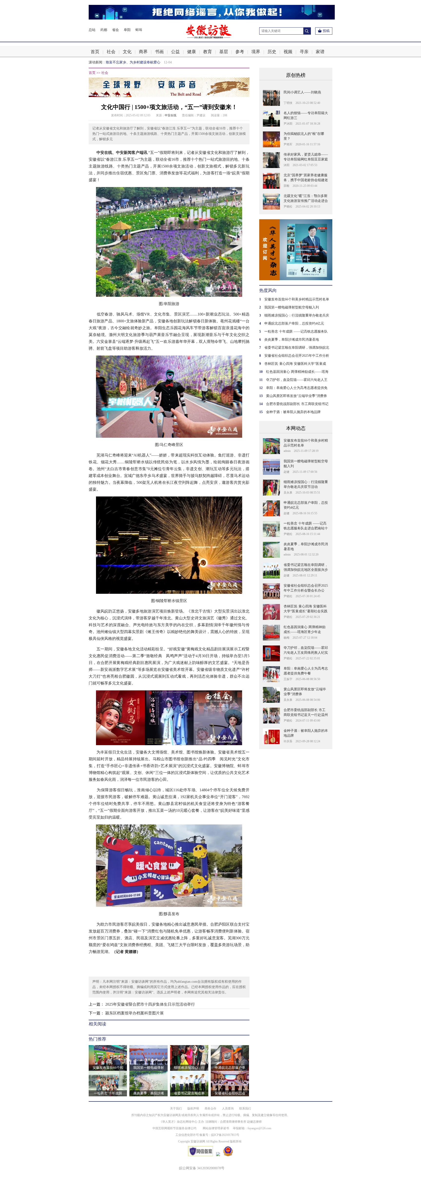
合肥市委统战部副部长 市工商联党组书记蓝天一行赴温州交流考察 (306, 715)
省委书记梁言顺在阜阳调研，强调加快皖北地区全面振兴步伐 (306, 569)
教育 (207, 51)
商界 (143, 51)
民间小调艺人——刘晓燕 (302, 92)
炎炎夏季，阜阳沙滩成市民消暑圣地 (291, 339)
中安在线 (170, 115)
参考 (239, 51)
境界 (255, 51)
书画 (159, 51)
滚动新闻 (95, 62)
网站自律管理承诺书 (216, 1128)
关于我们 (176, 1108)
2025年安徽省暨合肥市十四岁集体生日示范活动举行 (150, 1004)
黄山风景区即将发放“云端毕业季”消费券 (296, 396)
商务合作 (210, 1108)
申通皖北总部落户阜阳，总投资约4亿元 (294, 323)
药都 (103, 30)
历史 (272, 51)
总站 (92, 30)
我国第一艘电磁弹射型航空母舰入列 (291, 307)
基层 (223, 51)
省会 (115, 30)
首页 (95, 51)
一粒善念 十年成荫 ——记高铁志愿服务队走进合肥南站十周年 (306, 528)
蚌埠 (138, 30)
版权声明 (193, 1108)
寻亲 (304, 51)
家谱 (320, 51)
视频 (288, 51)
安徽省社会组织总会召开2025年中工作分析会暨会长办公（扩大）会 (306, 590)
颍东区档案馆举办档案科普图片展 (134, 1013)
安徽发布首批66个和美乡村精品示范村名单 (296, 299)
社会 (111, 51)
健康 (191, 51)
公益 (175, 51)
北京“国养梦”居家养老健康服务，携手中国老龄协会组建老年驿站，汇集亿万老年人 (306, 180)
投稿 (326, 31)
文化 (127, 51)
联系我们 (245, 1108)
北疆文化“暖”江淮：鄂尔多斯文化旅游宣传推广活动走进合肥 (306, 201)
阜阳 (127, 30)
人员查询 (228, 1108)
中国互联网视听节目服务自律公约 (174, 1128)
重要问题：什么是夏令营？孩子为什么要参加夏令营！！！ (150, 62)
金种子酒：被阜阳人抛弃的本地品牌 (293, 412)
